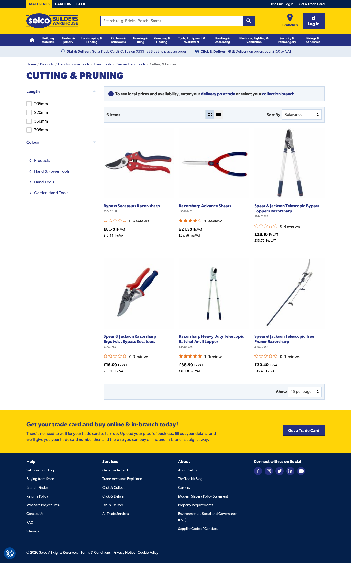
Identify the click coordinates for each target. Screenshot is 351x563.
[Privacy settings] (10, 553)
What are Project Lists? (43, 505)
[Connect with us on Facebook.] (258, 470)
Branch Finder (37, 487)
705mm (41, 129)
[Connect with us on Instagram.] (269, 470)
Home (31, 64)
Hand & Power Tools (73, 64)
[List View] (218, 114)
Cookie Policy (148, 552)
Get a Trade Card (312, 4)
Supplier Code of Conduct (198, 529)
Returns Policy (37, 496)
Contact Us (34, 514)
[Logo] (52, 20)
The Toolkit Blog (190, 479)
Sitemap (32, 531)
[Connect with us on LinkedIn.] (290, 470)
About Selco (187, 470)
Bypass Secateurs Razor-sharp (132, 205)
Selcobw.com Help (40, 470)
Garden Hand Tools (130, 64)
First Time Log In (281, 4)
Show (281, 391)
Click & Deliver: (214, 51)
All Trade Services (115, 514)
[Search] (249, 21)
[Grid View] (209, 114)
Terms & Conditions (96, 552)
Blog (81, 4)
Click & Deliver (113, 496)
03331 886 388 (148, 51)
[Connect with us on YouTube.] (301, 470)
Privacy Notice (124, 552)
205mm (41, 103)
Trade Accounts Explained (122, 479)
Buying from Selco (40, 479)
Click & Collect (113, 487)
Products (47, 64)
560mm (41, 121)
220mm (41, 112)
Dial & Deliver (112, 505)
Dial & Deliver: (79, 51)
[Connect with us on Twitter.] (279, 470)
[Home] (32, 40)
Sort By (273, 114)
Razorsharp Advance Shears (205, 205)
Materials (39, 4)
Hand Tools (102, 64)
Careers (63, 4)
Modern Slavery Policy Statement (203, 496)
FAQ (29, 522)
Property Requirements (195, 505)
